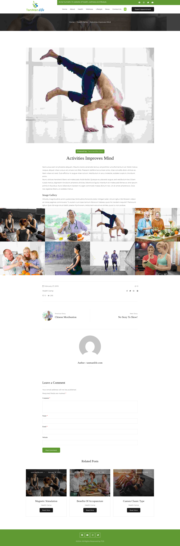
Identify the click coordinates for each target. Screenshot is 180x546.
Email (45, 426)
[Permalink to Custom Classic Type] (133, 496)
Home (71, 22)
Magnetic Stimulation (46, 501)
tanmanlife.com (95, 151)
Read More (46, 510)
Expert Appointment (143, 9)
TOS (102, 541)
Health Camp (82, 22)
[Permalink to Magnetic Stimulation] (46, 496)
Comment (46, 398)
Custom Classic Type (133, 501)
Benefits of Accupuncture (90, 501)
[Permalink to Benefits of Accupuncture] (90, 496)
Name (45, 416)
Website (45, 437)
